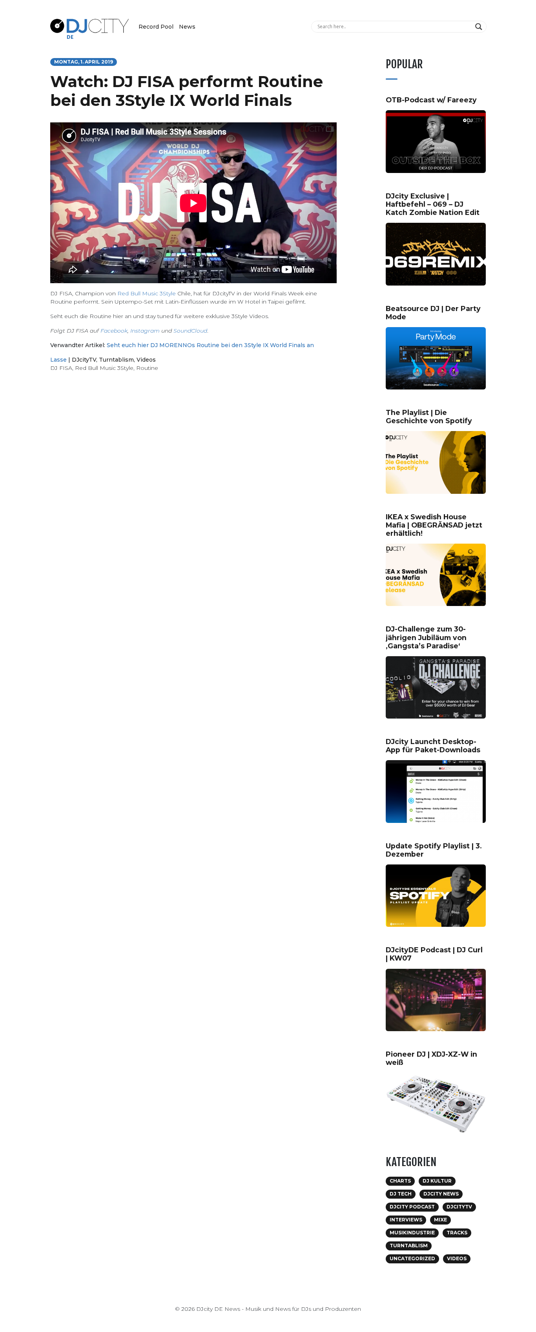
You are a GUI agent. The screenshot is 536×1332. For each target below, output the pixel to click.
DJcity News (441, 1194)
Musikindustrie (412, 1233)
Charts (400, 1181)
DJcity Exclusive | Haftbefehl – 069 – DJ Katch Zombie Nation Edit (432, 204)
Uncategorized (412, 1258)
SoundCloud (190, 330)
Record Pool (156, 26)
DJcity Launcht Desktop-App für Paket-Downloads (433, 745)
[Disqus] (193, 489)
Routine (147, 367)
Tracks (457, 1233)
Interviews (406, 1220)
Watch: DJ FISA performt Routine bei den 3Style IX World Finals (186, 91)
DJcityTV (84, 359)
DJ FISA (61, 367)
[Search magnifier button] (479, 26)
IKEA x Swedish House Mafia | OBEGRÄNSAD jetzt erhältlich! (434, 525)
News (187, 26)
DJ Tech (401, 1194)
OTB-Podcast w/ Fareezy (431, 100)
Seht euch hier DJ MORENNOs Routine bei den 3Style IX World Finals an (210, 345)
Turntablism (116, 359)
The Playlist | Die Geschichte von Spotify (429, 416)
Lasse (58, 359)
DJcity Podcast (412, 1207)
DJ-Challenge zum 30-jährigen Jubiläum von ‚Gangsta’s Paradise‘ (426, 637)
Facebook (114, 330)
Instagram (145, 330)
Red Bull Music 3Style (146, 293)
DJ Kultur (437, 1181)
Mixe (440, 1220)
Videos (146, 359)
